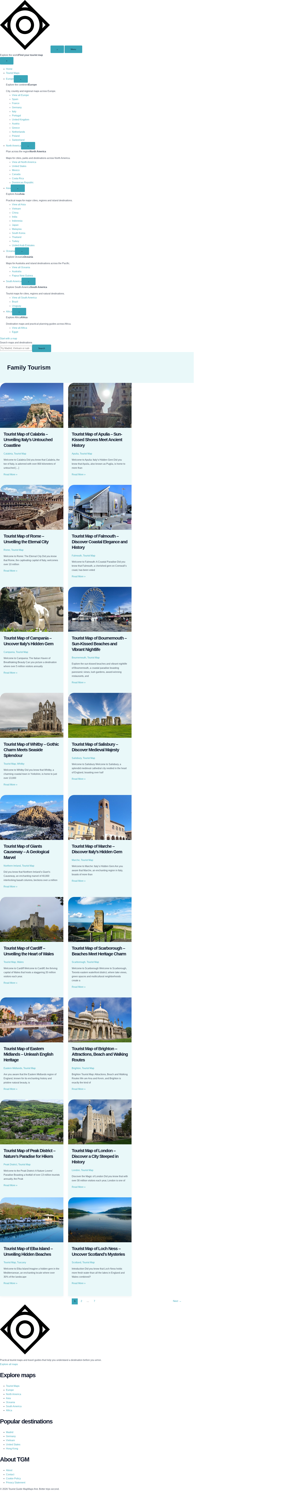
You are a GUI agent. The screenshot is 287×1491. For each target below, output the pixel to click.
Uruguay (16, 306)
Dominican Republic (23, 182)
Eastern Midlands (13, 1068)
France (15, 103)
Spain (15, 99)
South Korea (18, 233)
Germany (17, 107)
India (14, 216)
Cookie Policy (13, 1478)
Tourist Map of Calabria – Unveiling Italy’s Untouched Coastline (28, 440)
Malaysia (17, 229)
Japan (15, 225)
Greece (16, 128)
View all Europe (20, 95)
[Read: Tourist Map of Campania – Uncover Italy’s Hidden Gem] (31, 609)
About (9, 1470)
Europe (10, 79)
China (15, 212)
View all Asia (19, 204)
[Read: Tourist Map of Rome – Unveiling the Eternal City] (31, 507)
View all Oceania (21, 267)
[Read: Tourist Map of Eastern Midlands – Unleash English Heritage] (31, 1019)
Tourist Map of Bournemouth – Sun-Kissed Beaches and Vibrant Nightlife (99, 644)
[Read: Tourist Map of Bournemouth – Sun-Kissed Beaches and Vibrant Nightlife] (100, 609)
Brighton (76, 1068)
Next (177, 1301)
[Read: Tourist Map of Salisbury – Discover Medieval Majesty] (100, 715)
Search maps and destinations (16, 342)
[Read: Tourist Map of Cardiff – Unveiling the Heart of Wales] (31, 919)
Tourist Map (20, 453)
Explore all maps (9, 1364)
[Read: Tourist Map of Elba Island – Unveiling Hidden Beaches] (31, 1219)
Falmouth (77, 555)
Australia (16, 271)
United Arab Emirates (23, 245)
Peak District (10, 1164)
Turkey (15, 241)
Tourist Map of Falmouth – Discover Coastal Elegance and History (99, 542)
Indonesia (17, 221)
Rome (7, 550)
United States (19, 166)
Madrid (9, 1432)
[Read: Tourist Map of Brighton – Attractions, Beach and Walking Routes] (100, 1019)
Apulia (75, 453)
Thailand (16, 237)
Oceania (10, 251)
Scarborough (79, 962)
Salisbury (77, 758)
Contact (10, 1474)
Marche (76, 860)
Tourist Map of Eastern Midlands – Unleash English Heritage (28, 1054)
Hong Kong (12, 1448)
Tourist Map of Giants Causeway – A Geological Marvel (26, 852)
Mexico (16, 170)
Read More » (10, 474)
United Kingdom (20, 119)
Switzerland (18, 140)
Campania (9, 652)
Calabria (8, 453)
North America (13, 145)
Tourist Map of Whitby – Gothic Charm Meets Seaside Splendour (31, 750)
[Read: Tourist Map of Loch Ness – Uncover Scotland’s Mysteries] (100, 1219)
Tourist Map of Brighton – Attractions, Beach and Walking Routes (100, 1054)
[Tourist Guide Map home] (25, 49)
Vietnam (16, 208)
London (76, 1170)
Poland (16, 136)
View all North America (24, 162)
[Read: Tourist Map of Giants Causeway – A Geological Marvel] (31, 817)
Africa (9, 311)
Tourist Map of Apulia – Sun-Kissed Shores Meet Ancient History (97, 440)
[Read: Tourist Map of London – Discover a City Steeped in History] (100, 1121)
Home (9, 69)
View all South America (24, 297)
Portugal (16, 115)
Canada (16, 174)
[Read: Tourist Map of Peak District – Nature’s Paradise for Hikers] (31, 1121)
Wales (20, 962)
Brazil (15, 301)
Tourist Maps (12, 73)
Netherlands (18, 132)
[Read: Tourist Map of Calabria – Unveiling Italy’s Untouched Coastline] (31, 405)
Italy (14, 111)
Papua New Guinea (22, 275)
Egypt (15, 332)
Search (41, 348)
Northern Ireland (12, 865)
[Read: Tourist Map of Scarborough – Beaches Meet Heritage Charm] (100, 919)
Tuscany (21, 1262)
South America (14, 281)
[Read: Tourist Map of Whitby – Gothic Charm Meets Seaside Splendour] (31, 715)
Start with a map (8, 338)
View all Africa (19, 328)
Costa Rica (18, 178)
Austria (15, 123)
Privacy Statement (15, 1482)
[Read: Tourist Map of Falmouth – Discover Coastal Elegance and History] (100, 507)
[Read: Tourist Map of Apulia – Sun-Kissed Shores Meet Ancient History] (100, 405)
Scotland (76, 1262)
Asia (8, 188)
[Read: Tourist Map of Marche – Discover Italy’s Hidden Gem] (100, 817)
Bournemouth (79, 657)
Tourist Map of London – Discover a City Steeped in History (95, 1156)
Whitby (20, 763)
